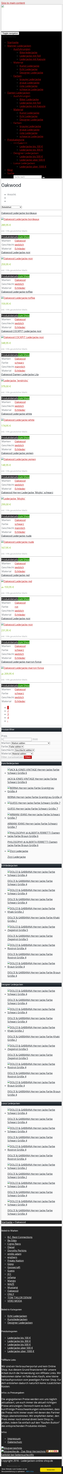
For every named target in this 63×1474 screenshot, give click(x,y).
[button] (8, 36)
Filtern (28, 757)
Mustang (12, 1287)
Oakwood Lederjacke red (15, 575)
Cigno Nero (14, 1244)
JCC (9, 1274)
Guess (11, 1270)
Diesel (11, 1247)
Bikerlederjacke (28, 52)
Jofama (11, 1277)
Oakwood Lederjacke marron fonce (21, 661)
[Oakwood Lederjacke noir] (17, 258)
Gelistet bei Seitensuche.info (17, 1454)
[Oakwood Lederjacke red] (16, 581)
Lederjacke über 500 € (32, 160)
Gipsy (10, 1264)
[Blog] (11, 1448)
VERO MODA (14, 1301)
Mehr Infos (30, 1471)
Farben (17, 76)
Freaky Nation (15, 1260)
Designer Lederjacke (31, 72)
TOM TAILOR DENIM (19, 1297)
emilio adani (14, 1254)
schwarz (19, 362)
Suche (10, 173)
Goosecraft (13, 1267)
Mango (11, 1280)
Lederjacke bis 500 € (31, 156)
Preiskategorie (15, 139)
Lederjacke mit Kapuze (32, 59)
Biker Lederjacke (29, 99)
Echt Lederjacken (17, 1316)
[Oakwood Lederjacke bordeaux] (20, 219)
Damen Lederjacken (18, 92)
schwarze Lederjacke (31, 89)
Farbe (4, 746)
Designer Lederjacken (20, 1322)
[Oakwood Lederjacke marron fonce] (22, 668)
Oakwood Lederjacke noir (15, 252)
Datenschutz (14, 1442)
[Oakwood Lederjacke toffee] (18, 298)
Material (18, 109)
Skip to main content (13, 3)
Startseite (13, 42)
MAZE (10, 1284)
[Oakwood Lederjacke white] (17, 420)
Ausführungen (21, 49)
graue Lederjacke (29, 82)
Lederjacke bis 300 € (31, 149)
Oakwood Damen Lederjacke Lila (20, 374)
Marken (5, 743)
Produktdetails (9, 237)
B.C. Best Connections (19, 1237)
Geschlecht (7, 750)
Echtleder (20, 248)
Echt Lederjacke (28, 69)
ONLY (10, 1294)
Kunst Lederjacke (29, 66)
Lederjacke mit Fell (30, 56)
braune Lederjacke (30, 79)
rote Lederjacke (28, 86)
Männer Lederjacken (19, 45)
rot (16, 606)
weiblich (19, 244)
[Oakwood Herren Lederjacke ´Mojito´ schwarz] (13, 498)
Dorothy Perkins (16, 1250)
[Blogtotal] (52, 1451)
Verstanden (51, 1470)
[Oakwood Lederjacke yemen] (18, 459)
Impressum (13, 1438)
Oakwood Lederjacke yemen (17, 453)
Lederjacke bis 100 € (31, 146)
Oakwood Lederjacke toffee (17, 291)
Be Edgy (12, 1240)
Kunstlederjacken (17, 1319)
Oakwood (20, 240)
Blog (10, 170)
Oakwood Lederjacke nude (16, 535)
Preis (4, 736)
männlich (20, 366)
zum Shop (24, 237)
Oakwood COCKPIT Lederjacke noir (21, 331)
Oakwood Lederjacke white (16, 413)
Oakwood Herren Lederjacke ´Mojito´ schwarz (27, 492)
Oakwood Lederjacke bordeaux (19, 213)
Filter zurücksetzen (12, 757)
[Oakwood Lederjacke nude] (17, 542)
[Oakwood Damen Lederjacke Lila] (14, 380)
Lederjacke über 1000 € (33, 166)
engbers (12, 1257)
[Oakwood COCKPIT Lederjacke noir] (22, 337)
